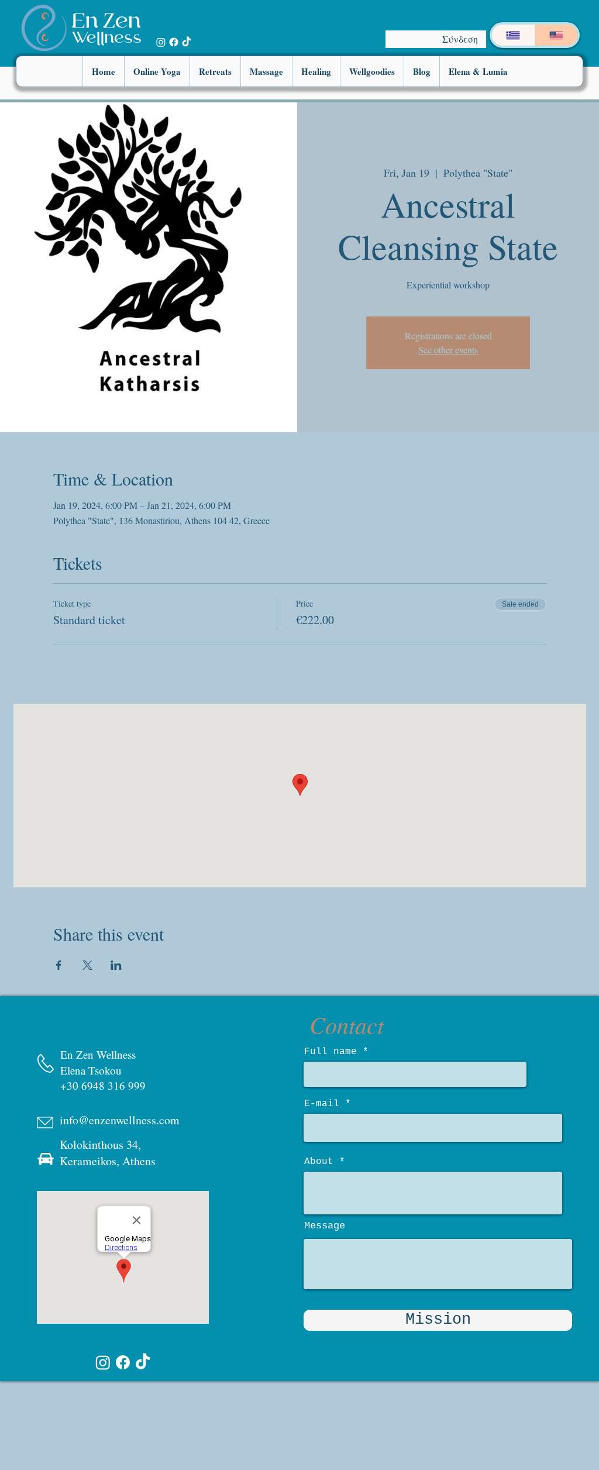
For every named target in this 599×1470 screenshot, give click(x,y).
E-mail (321, 1103)
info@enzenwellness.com (120, 1120)
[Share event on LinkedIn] (116, 965)
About (318, 1161)
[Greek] (513, 35)
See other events (448, 349)
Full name (330, 1051)
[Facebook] (174, 42)
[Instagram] (161, 42)
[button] (157, 71)
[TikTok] (186, 42)
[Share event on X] (87, 965)
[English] (556, 35)
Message (324, 1226)
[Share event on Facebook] (58, 965)
